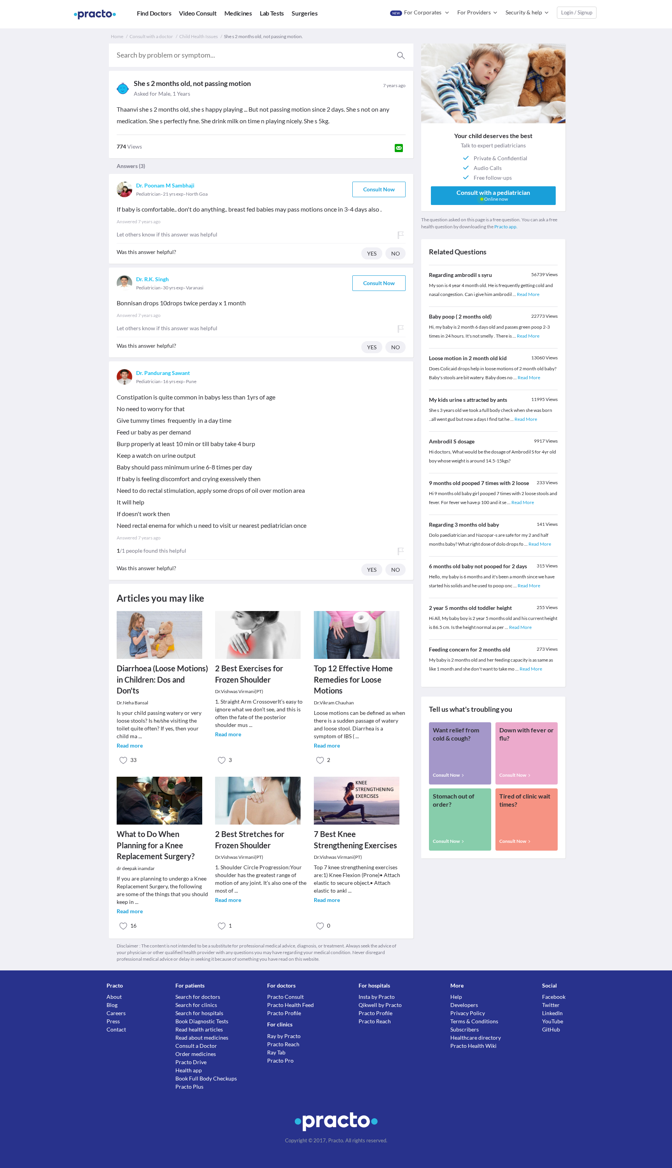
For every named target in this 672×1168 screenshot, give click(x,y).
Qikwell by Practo (380, 1005)
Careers (116, 1013)
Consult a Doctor (196, 1045)
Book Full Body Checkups (206, 1078)
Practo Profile (284, 1013)
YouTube (552, 1021)
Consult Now (379, 189)
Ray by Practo (284, 1036)
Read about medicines (201, 1037)
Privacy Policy (467, 1013)
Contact (116, 1029)
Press (113, 1021)
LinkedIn (552, 1013)
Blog (112, 1005)
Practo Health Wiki (473, 1045)
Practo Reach (283, 1044)
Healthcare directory (475, 1037)
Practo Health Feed (290, 1005)
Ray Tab (276, 1052)
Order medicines (195, 1054)
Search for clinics (196, 1005)
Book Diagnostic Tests (201, 1021)
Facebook (553, 996)
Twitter (551, 1005)
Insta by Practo (377, 996)
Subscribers (464, 1029)
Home (117, 36)
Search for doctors (197, 996)
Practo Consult (285, 996)
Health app (188, 1070)
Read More (528, 294)
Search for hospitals (199, 1013)
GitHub (551, 1029)
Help (456, 996)
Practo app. (506, 226)
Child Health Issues (198, 36)
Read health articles (199, 1029)
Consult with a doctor (151, 36)
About (114, 996)
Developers (464, 1005)
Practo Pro (280, 1060)
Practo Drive (190, 1062)
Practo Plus (189, 1086)
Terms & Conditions (474, 1021)
